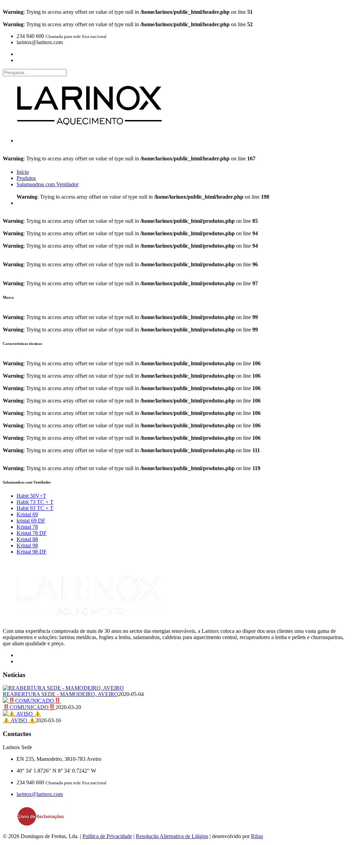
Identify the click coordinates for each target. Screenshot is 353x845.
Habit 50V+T (31, 496)
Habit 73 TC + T (35, 502)
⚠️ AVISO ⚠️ (19, 720)
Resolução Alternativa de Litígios (172, 836)
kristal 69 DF (31, 521)
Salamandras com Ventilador (48, 184)
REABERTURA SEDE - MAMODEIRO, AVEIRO (60, 694)
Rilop (257, 836)
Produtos (26, 178)
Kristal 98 (27, 545)
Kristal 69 (27, 514)
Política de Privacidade (107, 836)
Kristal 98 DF (32, 552)
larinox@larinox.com (40, 794)
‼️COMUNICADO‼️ (29, 707)
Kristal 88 (27, 539)
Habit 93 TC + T (35, 508)
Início (23, 172)
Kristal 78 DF (32, 533)
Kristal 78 (27, 527)
